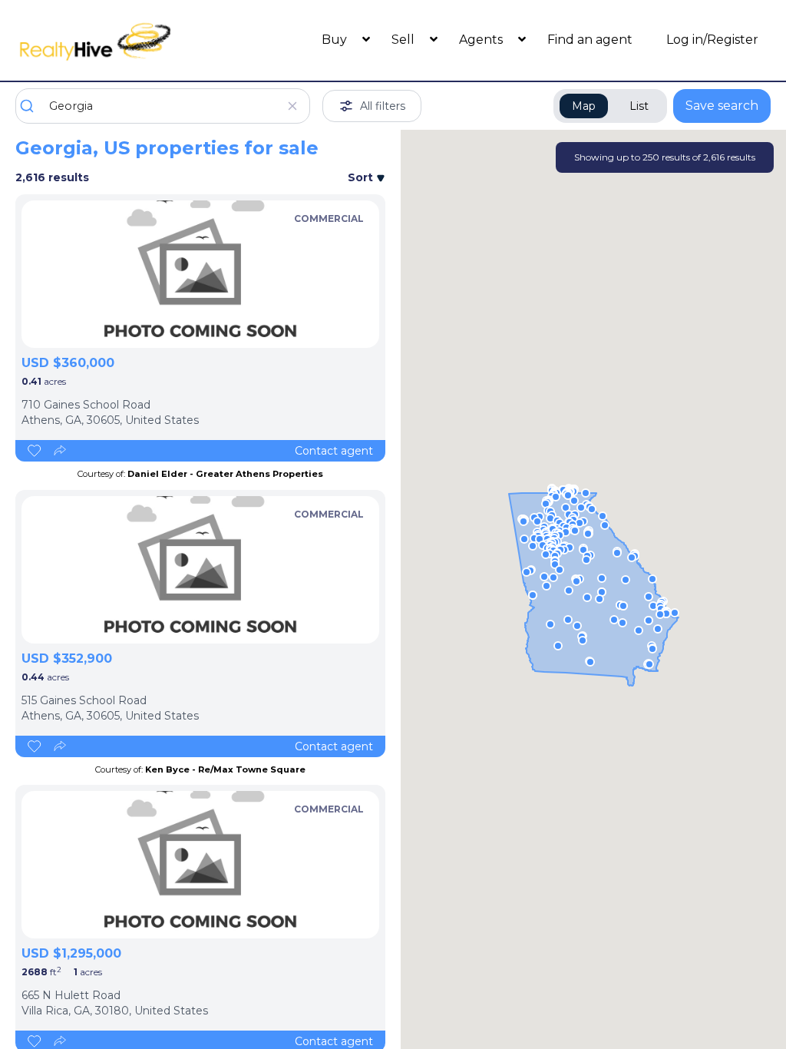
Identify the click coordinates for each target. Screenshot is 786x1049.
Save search (721, 105)
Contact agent (334, 451)
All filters (382, 106)
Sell (404, 39)
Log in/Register (712, 39)
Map (584, 106)
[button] (532, 546)
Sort (362, 177)
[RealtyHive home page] (109, 40)
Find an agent (589, 39)
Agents (482, 39)
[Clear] (292, 106)
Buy (336, 39)
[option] (200, 274)
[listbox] (200, 274)
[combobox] (162, 106)
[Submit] (32, 106)
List (639, 106)
